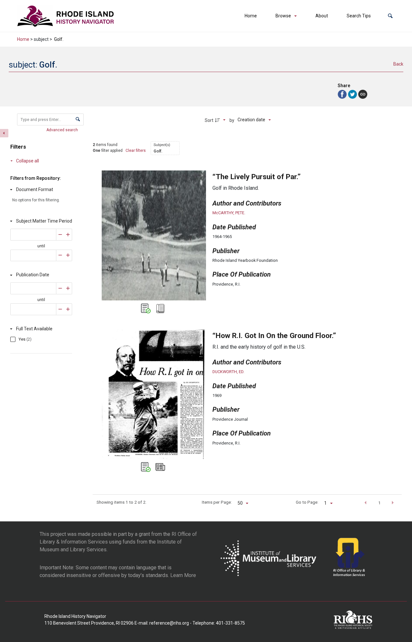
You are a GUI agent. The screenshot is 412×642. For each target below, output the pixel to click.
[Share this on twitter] (353, 94)
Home (251, 15)
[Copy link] (362, 94)
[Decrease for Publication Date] (60, 288)
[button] (390, 16)
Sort (209, 120)
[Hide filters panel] (4, 133)
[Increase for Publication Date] (68, 288)
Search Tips (359, 15)
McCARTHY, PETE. (228, 212)
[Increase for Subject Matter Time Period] (68, 235)
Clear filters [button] (136, 150)
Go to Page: (307, 502)
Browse (283, 15)
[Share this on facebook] (343, 94)
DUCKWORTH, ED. (228, 371)
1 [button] (379, 502)
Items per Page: (217, 502)
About (321, 15)
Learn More (183, 575)
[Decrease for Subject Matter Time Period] (60, 235)
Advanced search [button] (62, 130)
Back (398, 64)
